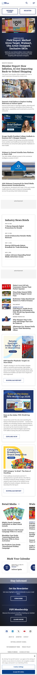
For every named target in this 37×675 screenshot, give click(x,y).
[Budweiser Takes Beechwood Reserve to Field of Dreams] (6, 300)
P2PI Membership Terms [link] (13, 647)
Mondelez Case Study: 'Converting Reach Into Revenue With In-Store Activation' (10, 538)
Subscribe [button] (18, 598)
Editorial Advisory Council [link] (18, 642)
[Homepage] (5, 3)
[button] (34, 3)
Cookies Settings (24, 652)
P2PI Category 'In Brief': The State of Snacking (17, 472)
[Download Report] (18, 347)
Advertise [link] (19, 637)
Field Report (16, 304)
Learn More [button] (19, 619)
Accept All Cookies (18, 672)
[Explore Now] (18, 401)
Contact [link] (25, 637)
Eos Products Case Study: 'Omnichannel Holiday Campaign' (11, 546)
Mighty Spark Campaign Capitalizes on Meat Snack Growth (12, 524)
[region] (18, 664)
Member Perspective (19, 316)
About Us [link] (11, 637)
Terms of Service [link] (12, 652)
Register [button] (27, 11)
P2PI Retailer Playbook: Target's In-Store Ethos (17, 361)
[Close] (34, 656)
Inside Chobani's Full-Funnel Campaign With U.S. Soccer (12, 530)
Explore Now (11, 437)
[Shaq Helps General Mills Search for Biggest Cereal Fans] (6, 294)
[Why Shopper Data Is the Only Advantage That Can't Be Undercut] (6, 320)
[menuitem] (7, 631)
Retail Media (9, 504)
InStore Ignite (17, 569)
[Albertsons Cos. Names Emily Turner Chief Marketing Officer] (6, 328)
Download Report (13, 380)
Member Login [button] (9, 11)
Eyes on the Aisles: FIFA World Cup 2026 (17, 416)
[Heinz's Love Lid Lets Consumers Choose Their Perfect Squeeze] (6, 287)
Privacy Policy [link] (26, 647)
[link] (6, 631)
